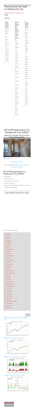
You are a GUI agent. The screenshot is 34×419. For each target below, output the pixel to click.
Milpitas (8, 268)
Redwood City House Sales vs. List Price (15, 357)
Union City (9, 305)
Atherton (8, 234)
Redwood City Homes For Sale (12, 396)
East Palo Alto (9, 249)
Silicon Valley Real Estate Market (13, 418)
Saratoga (8, 299)
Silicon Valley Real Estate (15, 412)
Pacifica (8, 277)
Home (7, 18)
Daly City (8, 247)
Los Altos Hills (10, 260)
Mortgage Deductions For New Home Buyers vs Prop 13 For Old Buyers (17, 30)
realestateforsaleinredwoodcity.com (14, 13)
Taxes (16, 45)
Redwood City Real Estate (11, 393)
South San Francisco (11, 301)
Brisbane (8, 238)
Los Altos (8, 258)
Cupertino (8, 245)
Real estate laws (26, 36)
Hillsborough (9, 256)
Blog (6, 15)
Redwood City (10, 284)
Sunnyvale (9, 303)
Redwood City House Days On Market (14, 375)
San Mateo (9, 294)
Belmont (8, 236)
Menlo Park (9, 264)
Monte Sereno (10, 271)
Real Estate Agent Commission (27, 25)
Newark (8, 275)
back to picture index (17, 162)
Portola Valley (10, 281)
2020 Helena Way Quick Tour (7, 24)
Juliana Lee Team (9, 402)
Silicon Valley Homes (16, 415)
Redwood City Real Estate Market (13, 400)
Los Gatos (8, 262)
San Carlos (9, 290)
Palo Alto (8, 279)
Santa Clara (9, 297)
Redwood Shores (10, 286)
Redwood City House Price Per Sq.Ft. (14, 338)
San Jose (8, 292)
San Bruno (9, 288)
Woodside (9, 307)
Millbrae (8, 266)
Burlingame (9, 240)
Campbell (8, 243)
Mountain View (10, 273)
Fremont (8, 253)
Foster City (8, 251)
